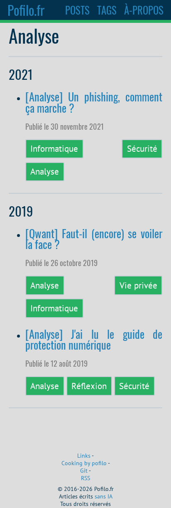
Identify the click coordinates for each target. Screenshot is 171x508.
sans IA (103, 496)
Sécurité (142, 148)
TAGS (107, 9)
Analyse (44, 171)
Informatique (54, 148)
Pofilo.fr (25, 10)
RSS (85, 478)
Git (84, 470)
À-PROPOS (144, 9)
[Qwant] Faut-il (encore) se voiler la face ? (94, 238)
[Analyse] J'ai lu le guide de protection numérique (94, 339)
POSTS (77, 9)
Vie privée (138, 285)
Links (83, 455)
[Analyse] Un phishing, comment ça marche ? (94, 102)
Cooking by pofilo (84, 463)
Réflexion (89, 386)
